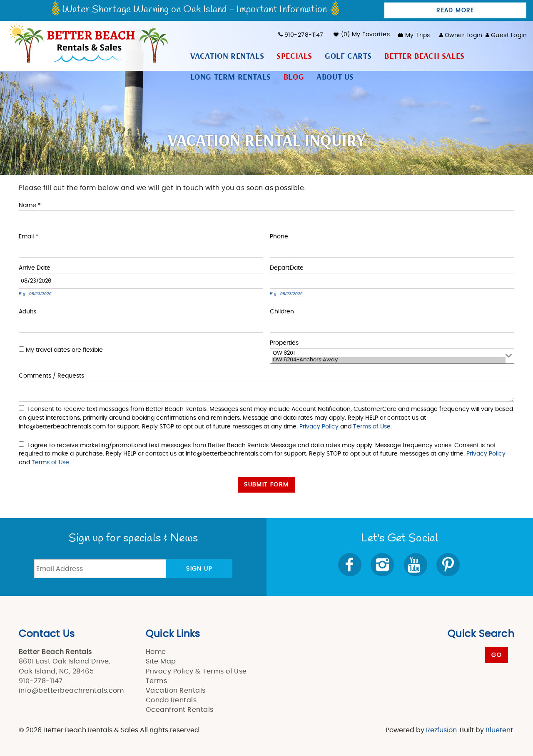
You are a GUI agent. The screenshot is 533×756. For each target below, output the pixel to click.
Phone (279, 236)
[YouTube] (416, 564)
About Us (335, 77)
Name (30, 205)
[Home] (87, 42)
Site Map (161, 661)
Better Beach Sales (424, 56)
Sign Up (199, 569)
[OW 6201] (389, 353)
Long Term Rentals (230, 77)
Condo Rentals (171, 700)
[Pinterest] (448, 564)
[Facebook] (350, 564)
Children (282, 311)
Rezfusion (441, 730)
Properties (284, 342)
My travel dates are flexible (64, 350)
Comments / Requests (51, 375)
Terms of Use (372, 426)
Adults (27, 311)
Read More (455, 10)
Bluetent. (500, 730)
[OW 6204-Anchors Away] (389, 360)
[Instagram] (383, 564)
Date (43, 267)
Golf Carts (348, 56)
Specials (294, 56)
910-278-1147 (303, 35)
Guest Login (509, 35)
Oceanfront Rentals (180, 709)
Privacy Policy (319, 426)
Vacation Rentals (227, 56)
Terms (156, 681)
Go (496, 655)
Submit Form (266, 485)
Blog (294, 77)
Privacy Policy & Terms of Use (196, 671)
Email (28, 236)
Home (156, 651)
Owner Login (463, 35)
